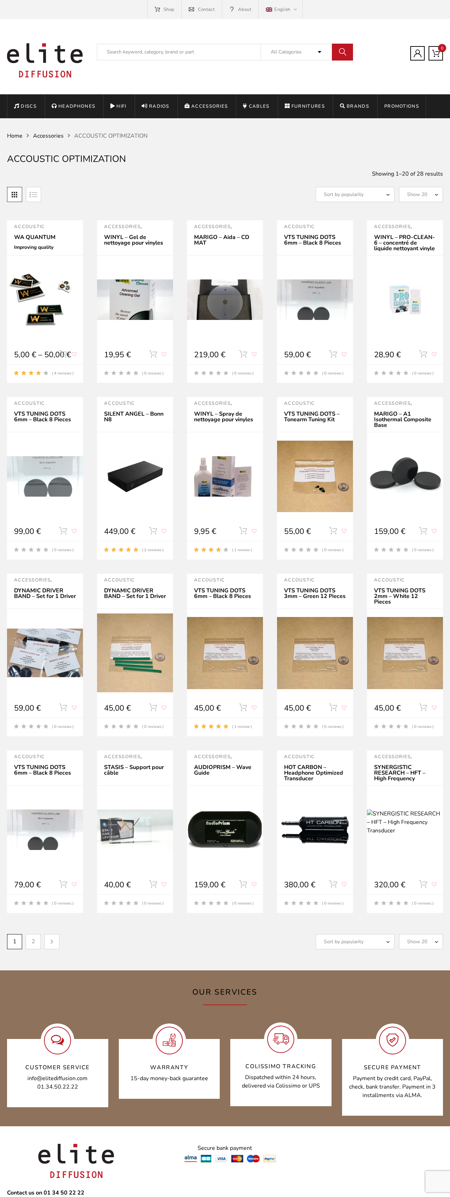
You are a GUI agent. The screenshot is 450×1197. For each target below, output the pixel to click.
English (282, 9)
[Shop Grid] (14, 194)
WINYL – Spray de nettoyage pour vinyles (223, 416)
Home (14, 136)
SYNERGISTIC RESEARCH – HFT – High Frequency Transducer (399, 775)
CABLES (259, 106)
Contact (206, 9)
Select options (63, 355)
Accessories (209, 106)
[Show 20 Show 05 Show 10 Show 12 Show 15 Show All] (421, 194)
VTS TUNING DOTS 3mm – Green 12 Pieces (315, 593)
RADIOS (159, 106)
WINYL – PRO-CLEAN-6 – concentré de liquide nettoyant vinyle (404, 242)
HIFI (121, 106)
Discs (29, 106)
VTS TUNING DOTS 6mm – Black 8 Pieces (312, 240)
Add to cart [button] (423, 355)
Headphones (76, 106)
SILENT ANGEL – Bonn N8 (133, 416)
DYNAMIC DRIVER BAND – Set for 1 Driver (45, 593)
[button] (75, 357)
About (244, 9)
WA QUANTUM (35, 237)
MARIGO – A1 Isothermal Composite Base (402, 419)
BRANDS (358, 106)
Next (51, 941)
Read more (153, 355)
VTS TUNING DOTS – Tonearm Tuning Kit (312, 416)
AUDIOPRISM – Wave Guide (222, 770)
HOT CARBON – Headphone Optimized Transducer (313, 772)
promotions (401, 106)
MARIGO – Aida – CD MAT (221, 240)
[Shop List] (33, 194)
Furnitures (308, 106)
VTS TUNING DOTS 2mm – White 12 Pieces (399, 596)
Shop (168, 9)
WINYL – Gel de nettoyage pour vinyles (133, 240)
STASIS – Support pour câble (134, 770)
